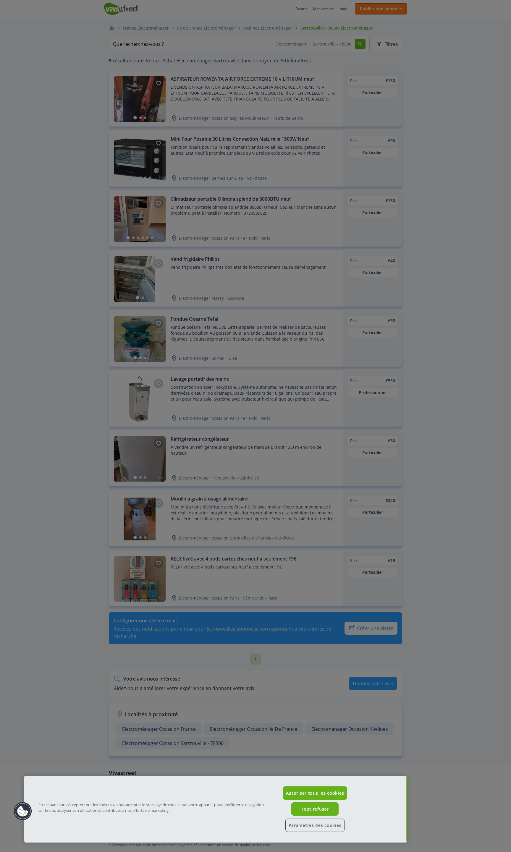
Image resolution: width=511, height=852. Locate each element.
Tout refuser (315, 809)
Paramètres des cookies (315, 825)
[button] (22, 811)
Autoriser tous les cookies (315, 793)
